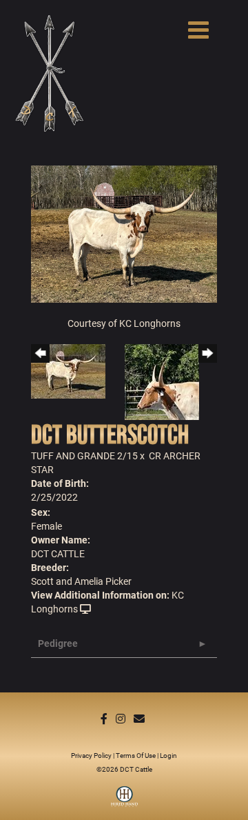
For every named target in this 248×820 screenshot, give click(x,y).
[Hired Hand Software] (124, 801)
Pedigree (58, 643)
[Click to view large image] (124, 232)
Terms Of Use (136, 755)
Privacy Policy (91, 755)
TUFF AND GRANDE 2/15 (84, 455)
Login (168, 755)
